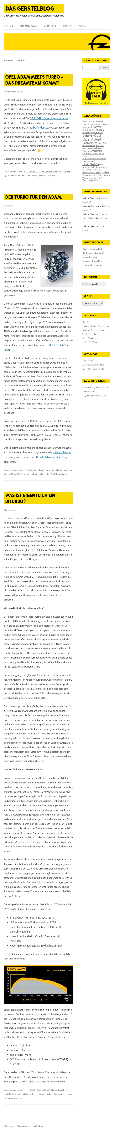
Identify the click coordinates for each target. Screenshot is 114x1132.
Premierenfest (88, 161)
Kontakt (83, 26)
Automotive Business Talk (93, 369)
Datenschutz (50, 26)
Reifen (101, 164)
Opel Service (88, 153)
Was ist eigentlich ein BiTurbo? (30, 498)
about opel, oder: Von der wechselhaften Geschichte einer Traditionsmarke (95, 330)
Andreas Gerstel (51, 171)
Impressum (67, 26)
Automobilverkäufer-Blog (93, 365)
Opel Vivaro (99, 153)
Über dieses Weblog (28, 26)
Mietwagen (87, 132)
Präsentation (90, 164)
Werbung (87, 180)
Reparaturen (86, 167)
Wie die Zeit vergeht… (92, 261)
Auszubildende (103, 124)
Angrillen (86, 124)
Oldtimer (88, 136)
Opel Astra (103, 143)
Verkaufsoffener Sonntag (91, 172)
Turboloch (17, 1098)
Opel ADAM (44, 175)
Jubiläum (86, 129)
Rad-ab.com (87, 361)
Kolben (49, 1094)
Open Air (85, 156)
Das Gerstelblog (29, 8)
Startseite (8, 26)
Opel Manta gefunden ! (92, 249)
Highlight (42, 1094)
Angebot (99, 121)
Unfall (93, 170)
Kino (93, 130)
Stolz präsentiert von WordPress (30, 1126)
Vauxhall (98, 170)
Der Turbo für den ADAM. (33, 197)
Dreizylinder (38, 474)
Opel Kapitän (98, 148)
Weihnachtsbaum (87, 178)
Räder (93, 167)
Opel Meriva (87, 151)
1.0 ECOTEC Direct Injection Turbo (49, 118)
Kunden (100, 129)
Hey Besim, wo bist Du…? (93, 253)
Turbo (52, 175)
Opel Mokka (98, 150)
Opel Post (86, 322)
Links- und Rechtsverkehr (93, 265)
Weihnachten (103, 175)
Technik (61, 1090)
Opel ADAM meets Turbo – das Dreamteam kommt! (34, 80)
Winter (95, 180)
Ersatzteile (97, 127)
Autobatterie (86, 127)
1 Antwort (8, 205)
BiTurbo (27, 1094)
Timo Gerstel (47, 1090)
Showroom (101, 167)
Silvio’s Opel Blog (89, 342)
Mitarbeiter (97, 132)
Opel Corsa (98, 145)
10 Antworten (9, 510)
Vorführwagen (86, 175)
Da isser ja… (104, 214)
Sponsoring (86, 170)
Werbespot (97, 178)
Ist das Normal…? (89, 257)
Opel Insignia (59, 1094)
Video (105, 172)
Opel (97, 136)
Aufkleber (93, 124)
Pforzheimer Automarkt (94, 158)
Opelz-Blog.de (88, 338)
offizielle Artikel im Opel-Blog (51, 457)
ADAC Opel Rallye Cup (89, 122)
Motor (35, 175)
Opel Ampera (89, 143)
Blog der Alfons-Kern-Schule (94, 395)
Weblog (94, 175)
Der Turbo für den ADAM (38, 127)
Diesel (34, 1094)
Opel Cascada (87, 146)
